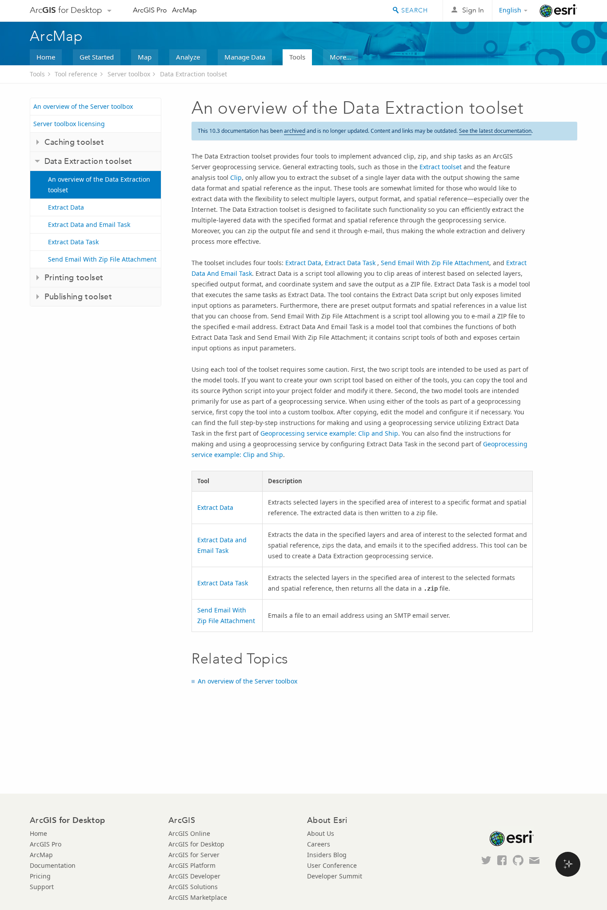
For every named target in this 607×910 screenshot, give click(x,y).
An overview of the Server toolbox (83, 106)
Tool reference (76, 74)
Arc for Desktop (66, 10)
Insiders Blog (327, 854)
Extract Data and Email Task (89, 224)
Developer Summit (334, 876)
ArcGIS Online (189, 833)
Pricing (40, 876)
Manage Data (244, 56)
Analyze (188, 56)
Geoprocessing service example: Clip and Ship (329, 433)
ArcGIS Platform (192, 865)
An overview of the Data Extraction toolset (99, 184)
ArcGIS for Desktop (196, 844)
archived (294, 131)
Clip (236, 177)
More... (340, 56)
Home (45, 56)
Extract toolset (440, 167)
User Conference (332, 865)
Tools (297, 56)
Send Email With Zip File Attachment (102, 259)
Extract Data (66, 207)
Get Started (97, 56)
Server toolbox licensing (69, 123)
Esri (558, 10)
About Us (320, 833)
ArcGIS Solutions (193, 886)
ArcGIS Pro (150, 10)
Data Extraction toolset (193, 74)
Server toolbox (129, 74)
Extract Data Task (73, 242)
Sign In (473, 10)
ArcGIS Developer (194, 876)
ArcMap (184, 10)
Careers (318, 844)
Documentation (53, 865)
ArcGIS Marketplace (197, 897)
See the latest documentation (495, 131)
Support (42, 886)
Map (145, 56)
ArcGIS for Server (194, 854)
